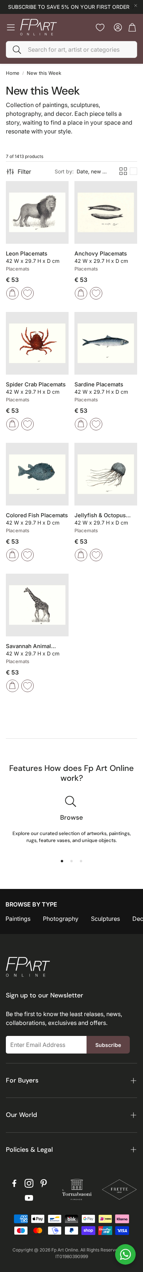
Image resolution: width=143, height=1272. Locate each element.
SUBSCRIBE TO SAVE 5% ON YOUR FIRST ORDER (68, 7)
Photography (60, 918)
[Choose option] (12, 293)
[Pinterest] (43, 1183)
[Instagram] (29, 1183)
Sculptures (105, 918)
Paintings (18, 918)
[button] (71, 49)
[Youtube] (29, 1198)
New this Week (44, 73)
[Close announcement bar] (135, 5)
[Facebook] (14, 1183)
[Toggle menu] (11, 27)
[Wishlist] (100, 27)
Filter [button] (24, 171)
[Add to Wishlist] (27, 293)
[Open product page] (37, 212)
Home (12, 73)
